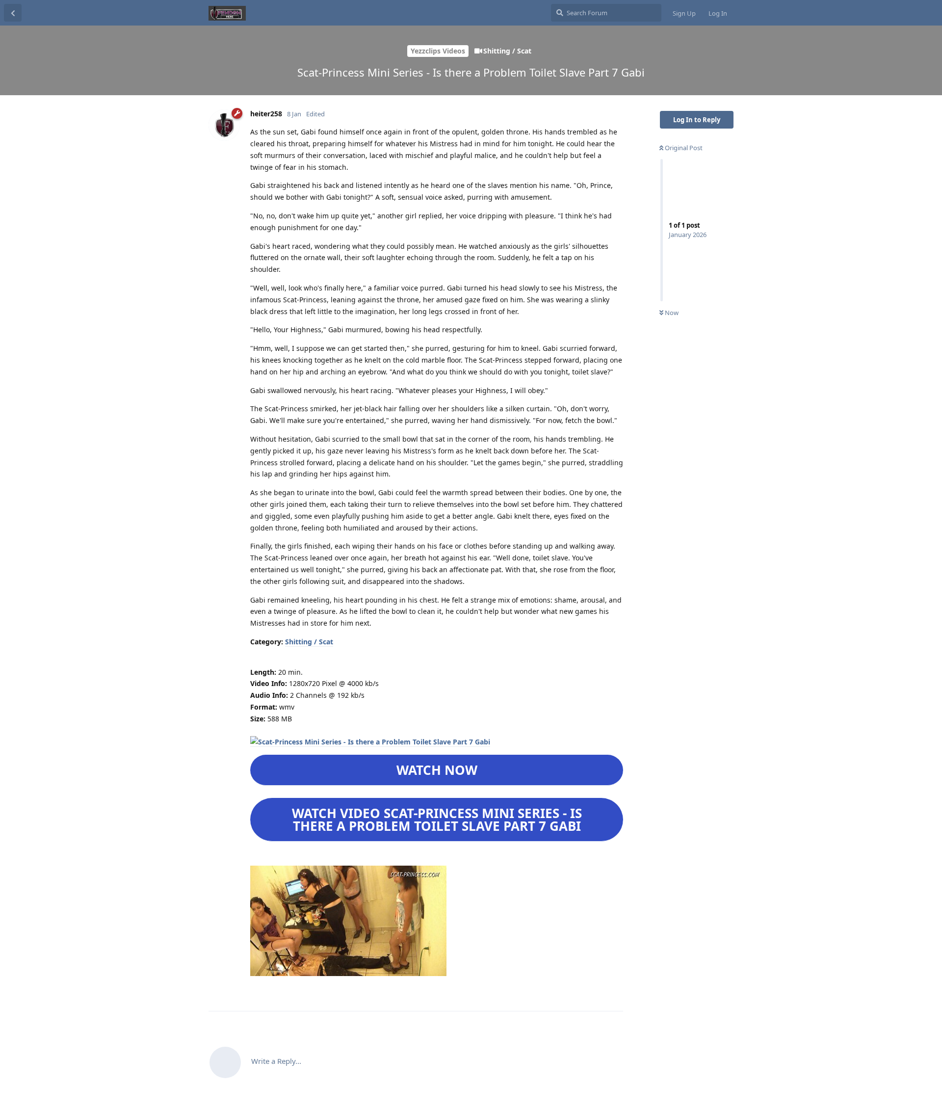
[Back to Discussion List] (13, 13)
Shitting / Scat (309, 641)
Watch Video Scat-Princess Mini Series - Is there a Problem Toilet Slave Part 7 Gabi (437, 819)
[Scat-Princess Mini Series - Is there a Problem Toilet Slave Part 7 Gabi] (370, 742)
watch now (436, 770)
